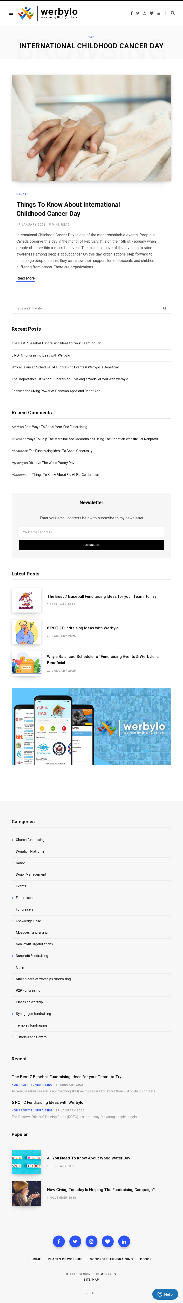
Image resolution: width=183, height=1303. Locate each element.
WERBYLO (108, 1274)
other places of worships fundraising (43, 979)
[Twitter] (75, 1241)
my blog (17, 463)
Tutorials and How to (31, 1037)
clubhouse (19, 475)
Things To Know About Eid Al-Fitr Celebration (65, 475)
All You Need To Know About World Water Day (88, 1158)
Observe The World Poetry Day (51, 463)
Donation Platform (30, 851)
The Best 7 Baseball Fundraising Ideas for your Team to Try (56, 343)
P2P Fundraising (28, 990)
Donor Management (31, 874)
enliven (17, 439)
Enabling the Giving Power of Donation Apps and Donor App (56, 391)
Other (20, 967)
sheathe (18, 451)
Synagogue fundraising (33, 1014)
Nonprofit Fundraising (32, 956)
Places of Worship (29, 1002)
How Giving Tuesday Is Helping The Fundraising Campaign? (101, 1189)
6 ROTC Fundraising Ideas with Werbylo (41, 355)
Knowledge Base (28, 921)
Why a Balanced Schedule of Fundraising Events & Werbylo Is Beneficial (65, 367)
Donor (20, 863)
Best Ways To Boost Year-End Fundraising (56, 427)
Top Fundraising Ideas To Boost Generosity (60, 451)
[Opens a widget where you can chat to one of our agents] (165, 1295)
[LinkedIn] (124, 1241)
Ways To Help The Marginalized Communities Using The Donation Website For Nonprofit (92, 439)
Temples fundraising (31, 1025)
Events (22, 194)
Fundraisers (25, 898)
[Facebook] (59, 1241)
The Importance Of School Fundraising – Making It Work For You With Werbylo (70, 379)
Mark (15, 427)
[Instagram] (91, 1241)
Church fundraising (30, 840)
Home (36, 1259)
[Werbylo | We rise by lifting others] (47, 13)
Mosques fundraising (32, 932)
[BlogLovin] (108, 1241)
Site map (91, 1279)
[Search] (170, 13)
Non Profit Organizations (34, 944)
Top (93, 1293)
